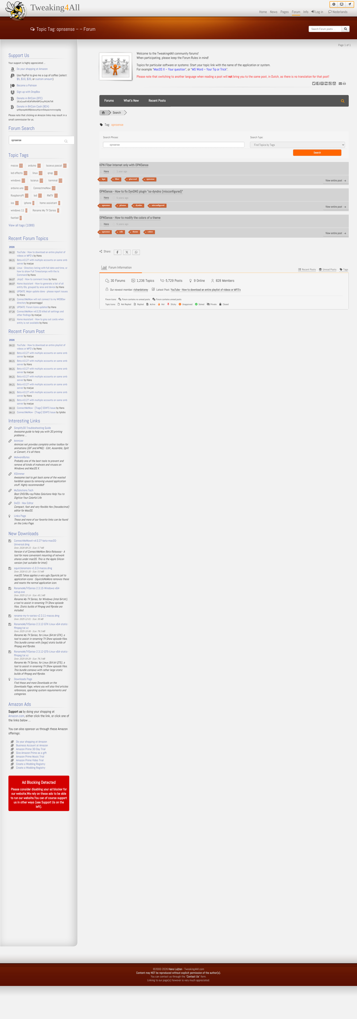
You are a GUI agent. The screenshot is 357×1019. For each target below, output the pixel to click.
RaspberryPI (17, 195)
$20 (29, 79)
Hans (106, 171)
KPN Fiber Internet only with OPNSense (123, 165)
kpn (103, 179)
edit (121, 232)
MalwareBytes (22, 457)
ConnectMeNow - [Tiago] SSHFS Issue (36, 408)
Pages (285, 12)
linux (35, 173)
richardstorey (140, 290)
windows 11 (17, 210)
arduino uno (17, 188)
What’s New (131, 101)
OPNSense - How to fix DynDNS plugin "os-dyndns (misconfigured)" (141, 191)
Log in (318, 12)
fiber (117, 179)
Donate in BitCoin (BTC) (30, 98)
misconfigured (158, 205)
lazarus (34, 180)
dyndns (139, 205)
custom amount (44, 79)
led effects (17, 173)
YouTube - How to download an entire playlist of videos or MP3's (206, 290)
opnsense (150, 179)
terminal (52, 180)
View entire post (334, 180)
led (35, 195)
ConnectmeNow (42, 188)
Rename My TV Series (44, 210)
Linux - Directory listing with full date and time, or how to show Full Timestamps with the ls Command (42, 271)
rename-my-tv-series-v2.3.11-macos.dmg (36, 616)
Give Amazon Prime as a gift (31, 753)
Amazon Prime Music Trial (30, 757)
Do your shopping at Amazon (32, 69)
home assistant (48, 203)
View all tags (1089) (22, 225)
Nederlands (339, 12)
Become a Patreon (27, 85)
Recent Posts (157, 101)
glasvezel (133, 179)
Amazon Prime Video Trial (30, 760)
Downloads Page (23, 679)
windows (15, 180)
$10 (23, 79)
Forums (109, 101)
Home (263, 12)
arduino (32, 166)
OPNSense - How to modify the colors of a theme (130, 218)
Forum (296, 12)
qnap (50, 173)
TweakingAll (55, 7)
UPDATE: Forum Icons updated (32, 307)
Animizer (18, 441)
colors (150, 232)
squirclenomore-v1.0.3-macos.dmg (33, 568)
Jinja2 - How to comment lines (32, 279)
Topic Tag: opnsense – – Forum (66, 28)
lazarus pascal (54, 166)
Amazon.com (16, 716)
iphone (27, 203)
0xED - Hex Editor (23, 503)
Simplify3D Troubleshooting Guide (32, 428)
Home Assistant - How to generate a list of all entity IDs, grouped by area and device (40, 285)
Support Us (48, 802)
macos (14, 166)
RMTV (50, 195)
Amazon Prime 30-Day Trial (30, 749)
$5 (18, 79)
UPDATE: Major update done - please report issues (42, 291)
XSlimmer (19, 474)
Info (305, 12)
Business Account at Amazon (32, 745)
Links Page (20, 516)
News (273, 12)
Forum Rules (190, 58)
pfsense (122, 205)
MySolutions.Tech (23, 490)
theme (135, 232)
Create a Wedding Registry (30, 764)
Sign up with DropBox (28, 92)
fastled (14, 218)
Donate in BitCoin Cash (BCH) (33, 106)
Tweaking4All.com (194, 969)
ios (12, 203)
